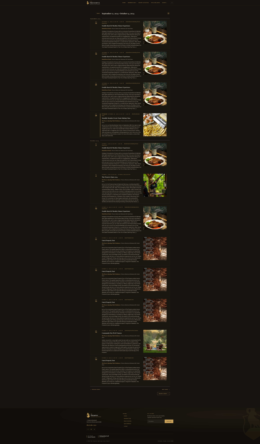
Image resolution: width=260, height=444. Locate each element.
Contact (125, 426)
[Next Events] (93, 13)
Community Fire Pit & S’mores (112, 333)
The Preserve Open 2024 (110, 177)
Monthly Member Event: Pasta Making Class (116, 118)
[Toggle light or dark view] (172, 2)
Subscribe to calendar (163, 393)
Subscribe (169, 421)
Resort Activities (144, 2)
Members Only (132, 2)
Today (98, 13)
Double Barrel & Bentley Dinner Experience (116, 26)
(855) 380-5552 (91, 425)
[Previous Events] (91, 13)
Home (124, 2)
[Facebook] (88, 429)
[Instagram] (91, 429)
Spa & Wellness (155, 2)
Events (164, 2)
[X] (94, 429)
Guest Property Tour (108, 240)
